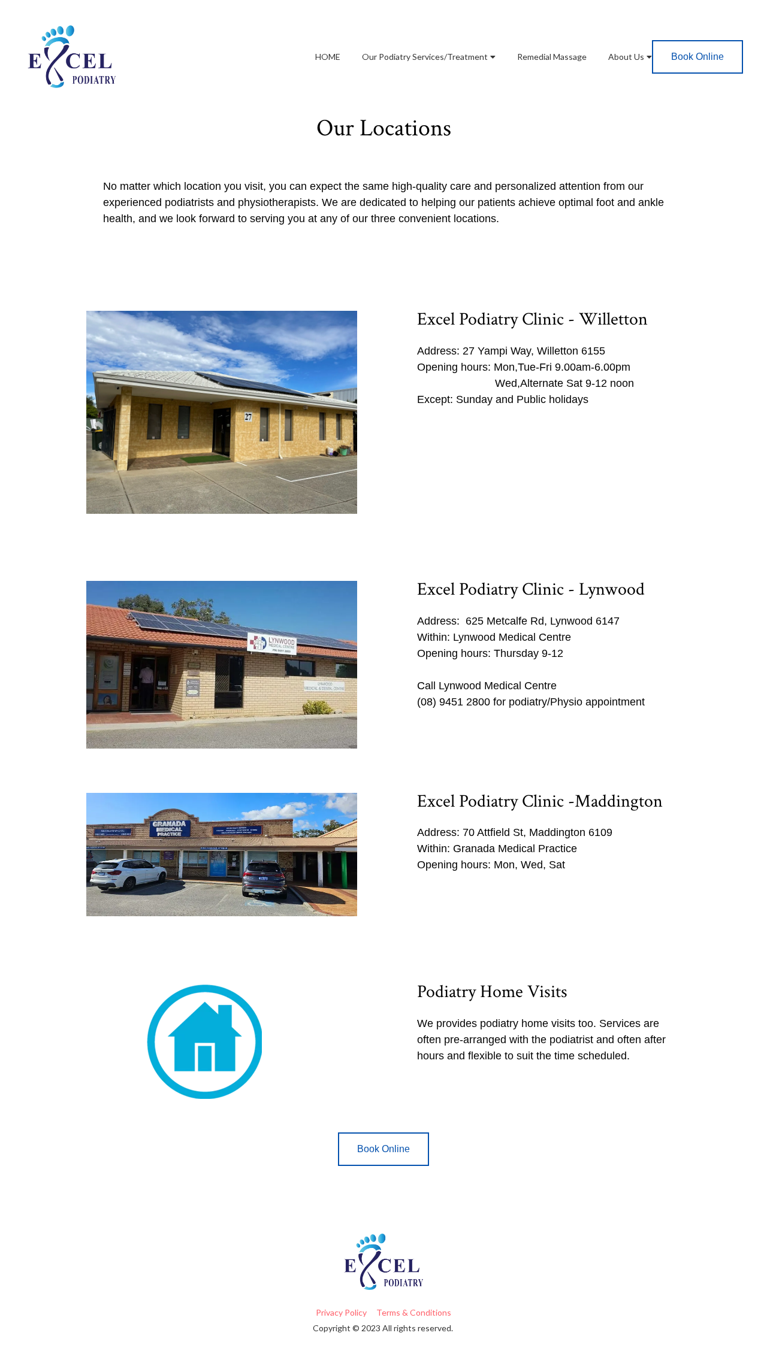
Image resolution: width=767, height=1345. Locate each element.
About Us (626, 57)
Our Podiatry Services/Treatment (425, 57)
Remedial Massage (552, 57)
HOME (327, 57)
